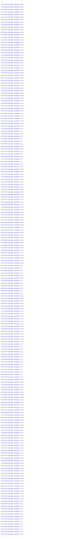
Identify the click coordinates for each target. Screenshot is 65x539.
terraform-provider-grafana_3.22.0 (12, 207)
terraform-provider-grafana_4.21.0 (12, 85)
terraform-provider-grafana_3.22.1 (12, 204)
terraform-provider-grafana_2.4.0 (12, 361)
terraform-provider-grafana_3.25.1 (12, 187)
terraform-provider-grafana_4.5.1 (12, 143)
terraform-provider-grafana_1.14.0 (12, 478)
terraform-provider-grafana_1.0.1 (12, 529)
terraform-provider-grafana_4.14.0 (12, 103)
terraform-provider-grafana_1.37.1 (12, 402)
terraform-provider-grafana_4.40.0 (12, 9)
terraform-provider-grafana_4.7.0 (12, 133)
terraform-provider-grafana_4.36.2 (12, 22)
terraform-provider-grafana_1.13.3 (12, 483)
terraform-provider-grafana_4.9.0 (12, 126)
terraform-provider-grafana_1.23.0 (12, 448)
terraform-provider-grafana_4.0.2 (12, 159)
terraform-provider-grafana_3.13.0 (12, 255)
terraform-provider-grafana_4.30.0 (12, 52)
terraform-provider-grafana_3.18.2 (12, 219)
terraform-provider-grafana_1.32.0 (12, 420)
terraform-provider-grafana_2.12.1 (12, 334)
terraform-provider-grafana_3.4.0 (12, 280)
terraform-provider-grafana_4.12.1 (12, 111)
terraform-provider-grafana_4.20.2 (12, 88)
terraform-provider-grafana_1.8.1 (12, 503)
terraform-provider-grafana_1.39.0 (12, 394)
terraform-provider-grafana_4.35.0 (12, 32)
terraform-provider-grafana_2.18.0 (12, 308)
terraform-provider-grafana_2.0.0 (12, 379)
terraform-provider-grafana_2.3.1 (12, 369)
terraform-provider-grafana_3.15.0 (12, 242)
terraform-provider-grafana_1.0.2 (12, 526)
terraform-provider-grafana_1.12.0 (12, 493)
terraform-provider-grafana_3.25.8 (12, 169)
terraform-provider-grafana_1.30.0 (12, 425)
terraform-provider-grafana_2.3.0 (12, 372)
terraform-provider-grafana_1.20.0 (12, 463)
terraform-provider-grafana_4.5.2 (12, 141)
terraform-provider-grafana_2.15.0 (12, 316)
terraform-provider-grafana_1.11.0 (12, 496)
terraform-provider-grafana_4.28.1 (12, 62)
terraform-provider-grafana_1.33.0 (12, 417)
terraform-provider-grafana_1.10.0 (12, 498)
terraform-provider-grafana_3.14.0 (12, 247)
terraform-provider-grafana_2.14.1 (12, 323)
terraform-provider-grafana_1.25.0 (12, 443)
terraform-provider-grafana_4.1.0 (12, 156)
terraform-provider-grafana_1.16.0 (12, 473)
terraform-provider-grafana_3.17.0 (12, 230)
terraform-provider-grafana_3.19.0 (12, 214)
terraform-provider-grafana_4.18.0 (12, 98)
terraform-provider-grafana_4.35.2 (12, 29)
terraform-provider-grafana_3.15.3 (12, 235)
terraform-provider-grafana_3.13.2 (12, 250)
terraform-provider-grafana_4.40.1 (12, 7)
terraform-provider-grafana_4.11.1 (12, 118)
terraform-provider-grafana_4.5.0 (12, 146)
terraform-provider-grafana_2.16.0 (12, 313)
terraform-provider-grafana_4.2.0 (12, 154)
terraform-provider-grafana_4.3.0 (12, 151)
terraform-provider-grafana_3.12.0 (12, 258)
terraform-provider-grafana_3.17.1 (12, 227)
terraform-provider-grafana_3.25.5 (12, 176)
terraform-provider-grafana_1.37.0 (12, 405)
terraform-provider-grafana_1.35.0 (12, 412)
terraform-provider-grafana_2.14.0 (12, 326)
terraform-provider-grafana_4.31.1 (12, 47)
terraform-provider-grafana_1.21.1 (12, 455)
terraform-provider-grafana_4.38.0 (12, 17)
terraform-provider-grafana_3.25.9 (12, 166)
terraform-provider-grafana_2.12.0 (12, 336)
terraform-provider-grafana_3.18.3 (12, 217)
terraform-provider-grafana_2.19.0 (12, 306)
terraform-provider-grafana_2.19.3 (12, 298)
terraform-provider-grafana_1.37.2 (12, 399)
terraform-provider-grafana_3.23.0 (12, 197)
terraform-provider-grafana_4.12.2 (12, 108)
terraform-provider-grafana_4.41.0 (12, 4)
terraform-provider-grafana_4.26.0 (12, 73)
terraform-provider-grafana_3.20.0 (12, 212)
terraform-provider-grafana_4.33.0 (12, 37)
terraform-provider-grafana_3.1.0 (12, 290)
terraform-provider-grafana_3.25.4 (12, 179)
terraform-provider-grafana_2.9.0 (12, 344)
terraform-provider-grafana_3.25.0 (12, 189)
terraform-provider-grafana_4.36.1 (12, 24)
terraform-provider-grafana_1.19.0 (12, 465)
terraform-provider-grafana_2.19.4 (12, 296)
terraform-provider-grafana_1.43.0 (12, 382)
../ (2, 2)
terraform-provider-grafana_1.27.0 (12, 437)
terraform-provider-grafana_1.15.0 (12, 475)
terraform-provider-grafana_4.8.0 (12, 128)
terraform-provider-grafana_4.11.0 (12, 121)
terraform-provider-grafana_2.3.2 (12, 367)
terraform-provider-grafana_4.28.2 (12, 60)
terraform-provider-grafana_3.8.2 (12, 268)
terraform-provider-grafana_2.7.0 (12, 351)
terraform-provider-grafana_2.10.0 (12, 341)
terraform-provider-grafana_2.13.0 (12, 328)
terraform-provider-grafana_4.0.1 (12, 161)
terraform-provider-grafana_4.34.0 (12, 34)
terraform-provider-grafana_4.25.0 (12, 75)
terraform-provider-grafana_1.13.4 (12, 481)
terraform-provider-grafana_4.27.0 (12, 70)
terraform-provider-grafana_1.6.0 (12, 511)
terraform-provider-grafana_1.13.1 (12, 488)
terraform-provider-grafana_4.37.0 (12, 19)
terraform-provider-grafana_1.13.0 (12, 491)
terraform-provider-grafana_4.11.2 (12, 116)
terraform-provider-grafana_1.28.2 (12, 430)
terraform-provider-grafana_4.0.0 (12, 164)
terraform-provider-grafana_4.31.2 (12, 45)
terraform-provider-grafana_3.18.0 (12, 225)
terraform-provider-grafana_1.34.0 (12, 415)
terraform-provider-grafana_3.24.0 (12, 194)
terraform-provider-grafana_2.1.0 (12, 377)
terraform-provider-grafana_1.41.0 (12, 387)
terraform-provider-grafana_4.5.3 (12, 138)
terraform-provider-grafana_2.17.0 (12, 311)
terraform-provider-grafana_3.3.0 (12, 283)
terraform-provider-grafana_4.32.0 (12, 40)
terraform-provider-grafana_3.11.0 (12, 260)
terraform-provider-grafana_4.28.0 (12, 65)
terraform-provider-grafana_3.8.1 (12, 270)
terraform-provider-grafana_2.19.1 (12, 303)
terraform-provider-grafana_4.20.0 (12, 93)
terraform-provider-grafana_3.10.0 (12, 263)
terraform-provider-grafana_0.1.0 (12, 534)
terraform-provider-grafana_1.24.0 (12, 445)
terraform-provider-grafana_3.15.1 (12, 240)
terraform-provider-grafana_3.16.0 (12, 232)
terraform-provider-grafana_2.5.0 (12, 359)
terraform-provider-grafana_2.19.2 (12, 301)
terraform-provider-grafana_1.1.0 (12, 524)
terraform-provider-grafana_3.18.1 (12, 222)
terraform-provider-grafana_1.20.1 (12, 460)
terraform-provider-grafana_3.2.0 (12, 288)
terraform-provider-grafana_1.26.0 (12, 440)
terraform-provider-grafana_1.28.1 (12, 432)
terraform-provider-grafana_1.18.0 (12, 468)
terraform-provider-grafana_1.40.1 (12, 389)
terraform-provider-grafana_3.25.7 (12, 171)
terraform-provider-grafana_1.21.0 (12, 458)
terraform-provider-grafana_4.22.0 (12, 83)
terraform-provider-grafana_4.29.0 (12, 57)
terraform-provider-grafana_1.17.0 (12, 470)
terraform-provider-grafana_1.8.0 (12, 506)
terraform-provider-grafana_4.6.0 (12, 136)
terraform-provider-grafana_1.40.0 (12, 392)
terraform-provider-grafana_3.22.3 (12, 199)
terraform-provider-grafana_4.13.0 (12, 105)
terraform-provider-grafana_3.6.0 (12, 275)
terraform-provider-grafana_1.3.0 (12, 519)
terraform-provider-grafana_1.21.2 (12, 453)
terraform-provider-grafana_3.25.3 (12, 181)
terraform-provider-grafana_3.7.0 (12, 273)
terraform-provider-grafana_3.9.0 (12, 265)
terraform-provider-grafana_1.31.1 (12, 422)
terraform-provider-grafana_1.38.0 (12, 397)
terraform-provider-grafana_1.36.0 (12, 410)
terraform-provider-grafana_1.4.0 (12, 516)
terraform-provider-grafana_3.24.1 (12, 192)
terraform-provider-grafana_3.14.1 (12, 245)
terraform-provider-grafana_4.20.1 (12, 90)
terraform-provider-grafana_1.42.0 (12, 384)
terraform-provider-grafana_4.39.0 (12, 14)
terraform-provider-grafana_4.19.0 (12, 95)
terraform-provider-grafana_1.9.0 (12, 501)
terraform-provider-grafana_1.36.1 (12, 407)
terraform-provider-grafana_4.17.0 (12, 100)
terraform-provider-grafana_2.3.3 (12, 364)
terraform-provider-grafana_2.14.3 (12, 318)
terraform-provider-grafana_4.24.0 (12, 78)
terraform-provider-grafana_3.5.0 (12, 278)
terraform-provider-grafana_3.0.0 (12, 293)
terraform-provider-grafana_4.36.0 (12, 27)
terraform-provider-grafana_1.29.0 (12, 427)
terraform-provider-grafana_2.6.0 (12, 356)
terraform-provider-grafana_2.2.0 (12, 374)
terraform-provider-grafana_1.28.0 (12, 435)
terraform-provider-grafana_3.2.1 (12, 285)
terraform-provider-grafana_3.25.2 (12, 184)
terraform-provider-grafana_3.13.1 (12, 252)
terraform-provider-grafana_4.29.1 (12, 55)
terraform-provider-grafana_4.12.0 (12, 113)
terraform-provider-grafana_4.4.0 (12, 149)
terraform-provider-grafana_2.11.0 (12, 339)
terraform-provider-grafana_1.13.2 (12, 486)
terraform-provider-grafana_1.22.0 (12, 450)
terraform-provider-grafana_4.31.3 (12, 42)
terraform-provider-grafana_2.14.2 (12, 321)
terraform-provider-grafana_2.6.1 (12, 354)
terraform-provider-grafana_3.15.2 (12, 237)
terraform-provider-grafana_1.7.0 (12, 508)
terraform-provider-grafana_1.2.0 (12, 521)
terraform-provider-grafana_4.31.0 (12, 50)
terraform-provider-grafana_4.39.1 (12, 12)
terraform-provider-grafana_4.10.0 (12, 123)
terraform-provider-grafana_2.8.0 (12, 349)
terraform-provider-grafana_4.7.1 (12, 131)
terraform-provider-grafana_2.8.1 (12, 346)
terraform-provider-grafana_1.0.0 (12, 531)
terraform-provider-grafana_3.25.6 (12, 174)
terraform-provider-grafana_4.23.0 (12, 80)
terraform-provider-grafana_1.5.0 (12, 513)
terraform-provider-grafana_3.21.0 (12, 209)
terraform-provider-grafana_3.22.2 (12, 202)
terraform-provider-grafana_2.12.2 (12, 331)
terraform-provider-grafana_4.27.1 (12, 67)
